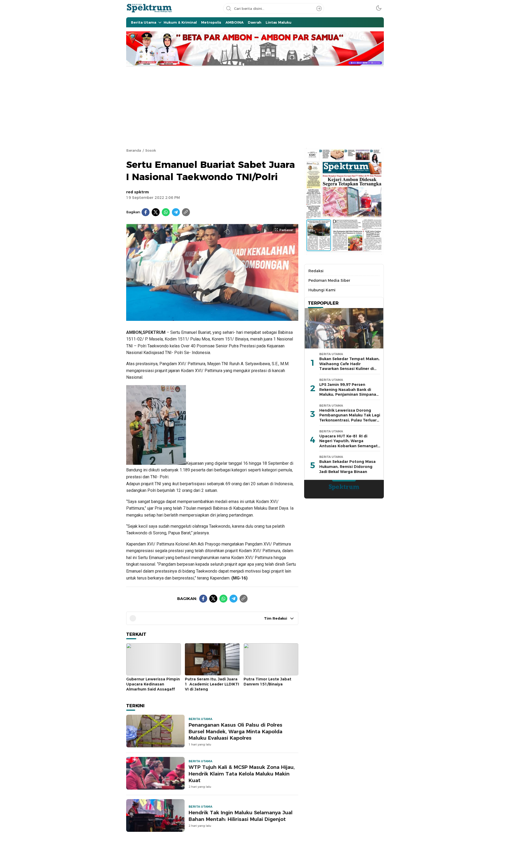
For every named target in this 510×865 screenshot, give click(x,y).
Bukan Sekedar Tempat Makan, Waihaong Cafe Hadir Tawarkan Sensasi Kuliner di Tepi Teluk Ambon (349, 366)
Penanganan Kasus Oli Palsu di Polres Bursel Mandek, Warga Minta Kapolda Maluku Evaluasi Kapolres (235, 731)
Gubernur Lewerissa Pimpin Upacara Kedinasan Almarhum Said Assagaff (153, 684)
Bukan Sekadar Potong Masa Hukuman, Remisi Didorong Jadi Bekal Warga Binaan (347, 466)
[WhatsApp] (166, 212)
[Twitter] (156, 212)
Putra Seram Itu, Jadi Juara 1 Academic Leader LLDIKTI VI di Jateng (212, 684)
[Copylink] (186, 212)
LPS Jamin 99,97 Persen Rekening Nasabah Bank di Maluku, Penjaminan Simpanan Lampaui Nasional (349, 392)
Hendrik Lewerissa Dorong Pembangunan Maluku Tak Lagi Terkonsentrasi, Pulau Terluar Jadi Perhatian (349, 417)
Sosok (150, 150)
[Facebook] (146, 212)
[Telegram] (176, 212)
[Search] (319, 8)
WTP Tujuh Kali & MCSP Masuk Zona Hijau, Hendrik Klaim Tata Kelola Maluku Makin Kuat (242, 773)
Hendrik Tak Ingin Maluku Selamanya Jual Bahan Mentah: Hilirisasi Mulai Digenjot (240, 815)
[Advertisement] (255, 107)
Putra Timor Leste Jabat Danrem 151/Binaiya (267, 681)
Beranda (133, 150)
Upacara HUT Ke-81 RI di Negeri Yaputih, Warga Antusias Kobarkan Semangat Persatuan (348, 443)
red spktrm (137, 192)
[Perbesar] (212, 318)
